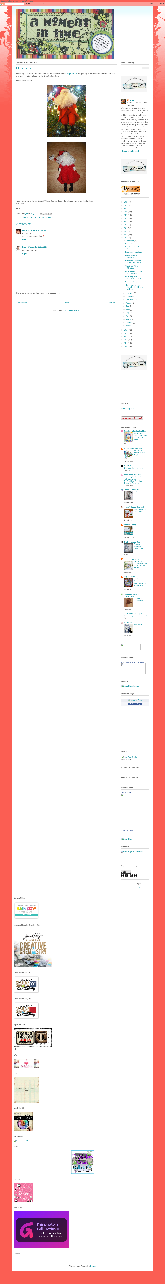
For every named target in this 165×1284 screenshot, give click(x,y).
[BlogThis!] (43, 214)
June (128, 310)
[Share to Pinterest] (51, 214)
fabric (24, 217)
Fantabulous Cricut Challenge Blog (131, 595)
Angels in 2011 (72, 74)
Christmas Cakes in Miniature (132, 267)
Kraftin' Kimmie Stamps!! (134, 507)
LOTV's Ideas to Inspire (133, 614)
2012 (126, 336)
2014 (126, 330)
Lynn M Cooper (126, 662)
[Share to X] (46, 214)
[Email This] (41, 214)
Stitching (34, 217)
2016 (126, 235)
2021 (126, 218)
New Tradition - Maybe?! (131, 256)
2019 (126, 225)
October (129, 296)
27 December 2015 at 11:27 (38, 247)
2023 (126, 212)
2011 (126, 340)
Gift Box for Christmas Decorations (133, 248)
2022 (126, 215)
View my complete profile (130, 151)
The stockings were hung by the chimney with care (134, 287)
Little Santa (129, 244)
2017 (126, 231)
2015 (126, 238)
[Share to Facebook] (48, 214)
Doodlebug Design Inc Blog (135, 431)
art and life (128, 623)
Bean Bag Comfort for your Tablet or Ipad (133, 278)
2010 (126, 343)
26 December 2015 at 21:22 (38, 230)
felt (28, 217)
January (129, 326)
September (130, 300)
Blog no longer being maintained (135, 616)
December (130, 241)
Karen (24, 247)
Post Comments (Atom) (71, 310)
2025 (126, 205)
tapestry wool (53, 217)
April (128, 316)
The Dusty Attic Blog (132, 542)
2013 (126, 333)
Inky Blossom (129, 577)
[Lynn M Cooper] (133, 673)
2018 (126, 228)
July (128, 306)
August (129, 303)
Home (67, 303)
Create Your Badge (138, 662)
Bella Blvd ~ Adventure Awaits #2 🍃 (140, 453)
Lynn (132, 100)
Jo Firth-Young (130, 525)
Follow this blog (135, 704)
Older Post (111, 303)
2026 (126, 202)
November (130, 293)
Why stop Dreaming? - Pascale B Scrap (139, 546)
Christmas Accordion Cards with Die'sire (133, 262)
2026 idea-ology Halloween (133, 468)
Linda (24, 230)
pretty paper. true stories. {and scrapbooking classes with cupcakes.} (134, 477)
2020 (126, 221)
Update (136, 492)
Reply (24, 239)
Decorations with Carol (133, 252)
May (128, 313)
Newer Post (22, 303)
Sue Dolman (42, 217)
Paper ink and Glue (131, 490)
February (129, 323)
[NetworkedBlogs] (135, 700)
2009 (126, 346)
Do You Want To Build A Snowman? (133, 272)
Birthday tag (138, 625)
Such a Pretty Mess (131, 559)
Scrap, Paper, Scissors (133, 448)
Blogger (93, 1266)
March (128, 319)
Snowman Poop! (131, 282)
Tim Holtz (128, 466)
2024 (126, 208)
